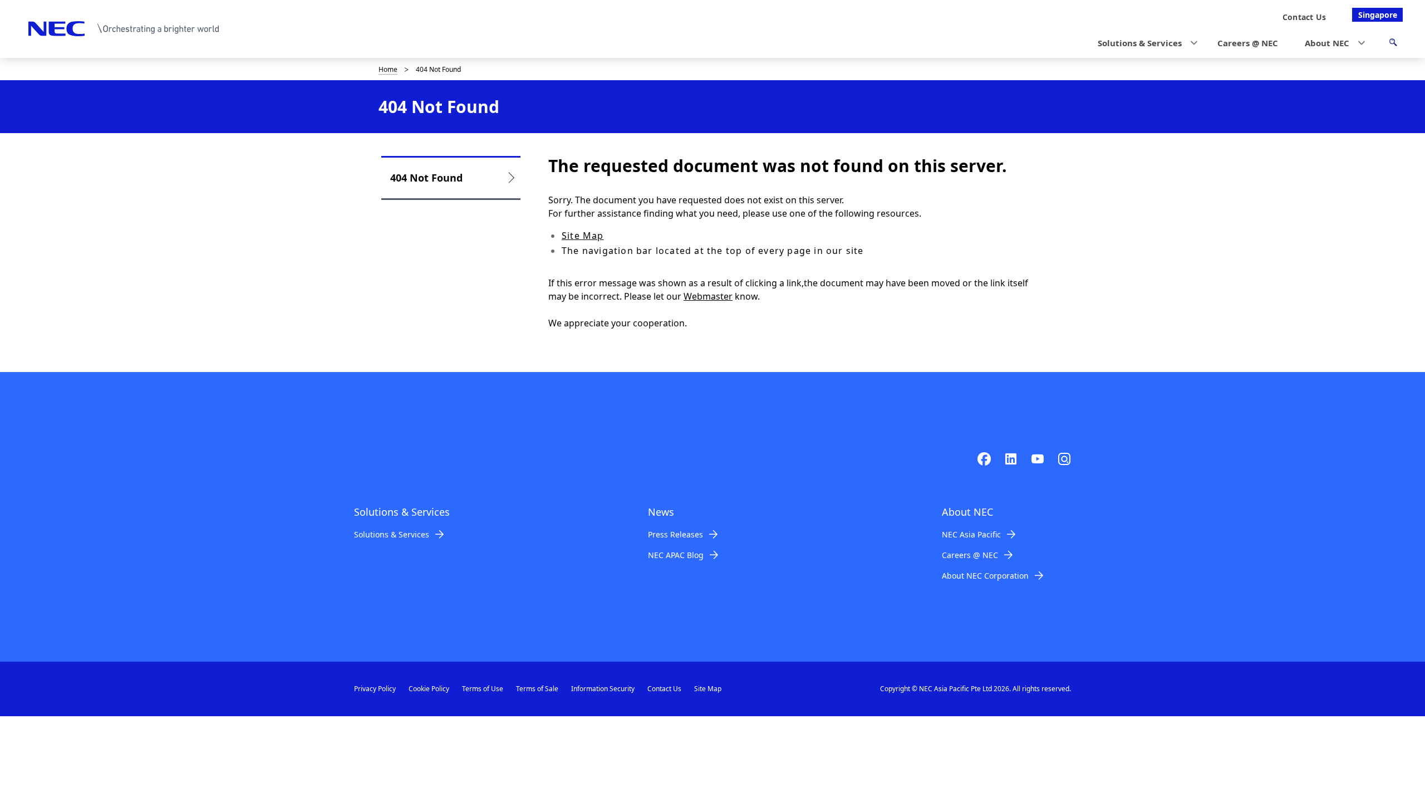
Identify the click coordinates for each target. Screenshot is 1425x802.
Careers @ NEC (970, 555)
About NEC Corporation (985, 575)
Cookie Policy (429, 688)
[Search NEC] (1393, 44)
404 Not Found (426, 177)
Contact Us (664, 688)
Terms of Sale (537, 688)
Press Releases (675, 534)
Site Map (583, 235)
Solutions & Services (391, 534)
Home (388, 69)
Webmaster (708, 296)
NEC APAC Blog (676, 555)
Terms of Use (482, 688)
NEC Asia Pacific (971, 534)
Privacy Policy (375, 688)
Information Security (603, 688)
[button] (1144, 43)
